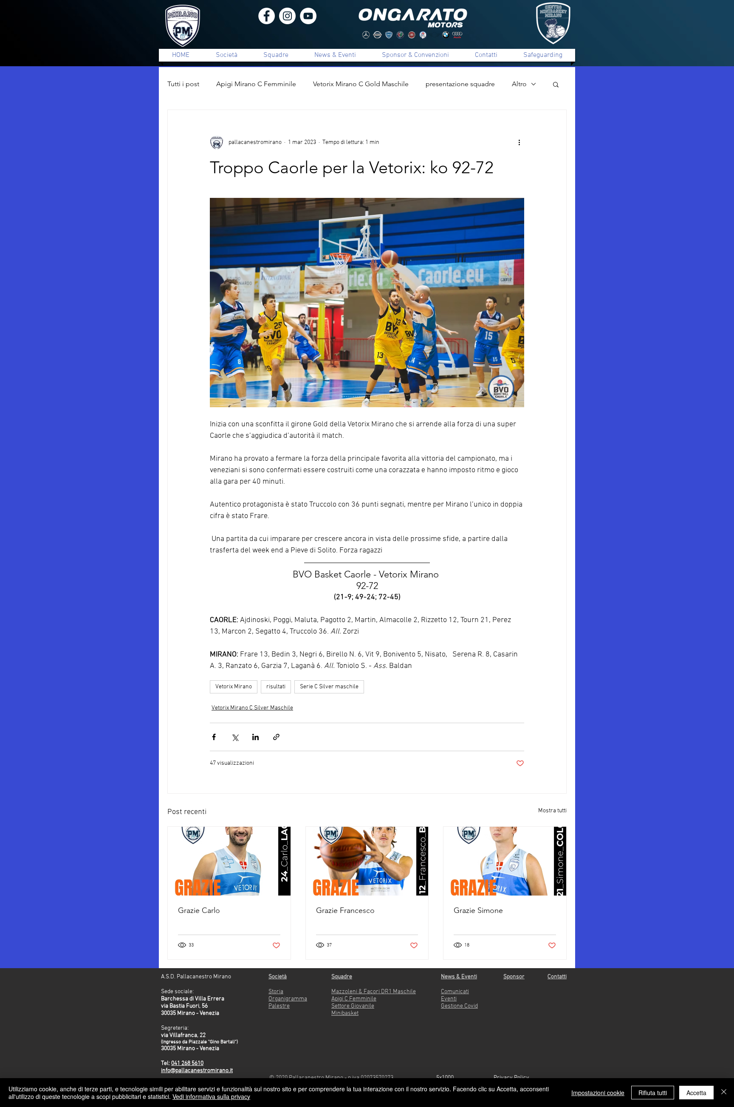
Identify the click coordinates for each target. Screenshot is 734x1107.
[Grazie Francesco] (367, 861)
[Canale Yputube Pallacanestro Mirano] (308, 16)
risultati (275, 686)
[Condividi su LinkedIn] (255, 737)
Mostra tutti (552, 810)
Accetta (696, 1092)
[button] (556, 84)
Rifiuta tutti (652, 1092)
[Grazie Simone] (504, 861)
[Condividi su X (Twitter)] (235, 737)
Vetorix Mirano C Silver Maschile (252, 708)
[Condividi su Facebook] (214, 737)
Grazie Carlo (199, 910)
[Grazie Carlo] (229, 861)
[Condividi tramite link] (276, 737)
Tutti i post (183, 84)
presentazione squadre (460, 84)
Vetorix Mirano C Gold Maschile (361, 84)
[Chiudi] (724, 1092)
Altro (519, 84)
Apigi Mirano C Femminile (256, 84)
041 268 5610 (187, 1063)
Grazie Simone (478, 910)
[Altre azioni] (519, 142)
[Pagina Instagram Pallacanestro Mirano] (287, 16)
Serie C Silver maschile (329, 686)
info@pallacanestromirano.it (197, 1070)
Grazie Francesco (345, 910)
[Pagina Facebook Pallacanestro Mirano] (266, 16)
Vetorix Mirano (233, 686)
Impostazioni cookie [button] (597, 1092)
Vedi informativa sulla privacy (211, 1096)
